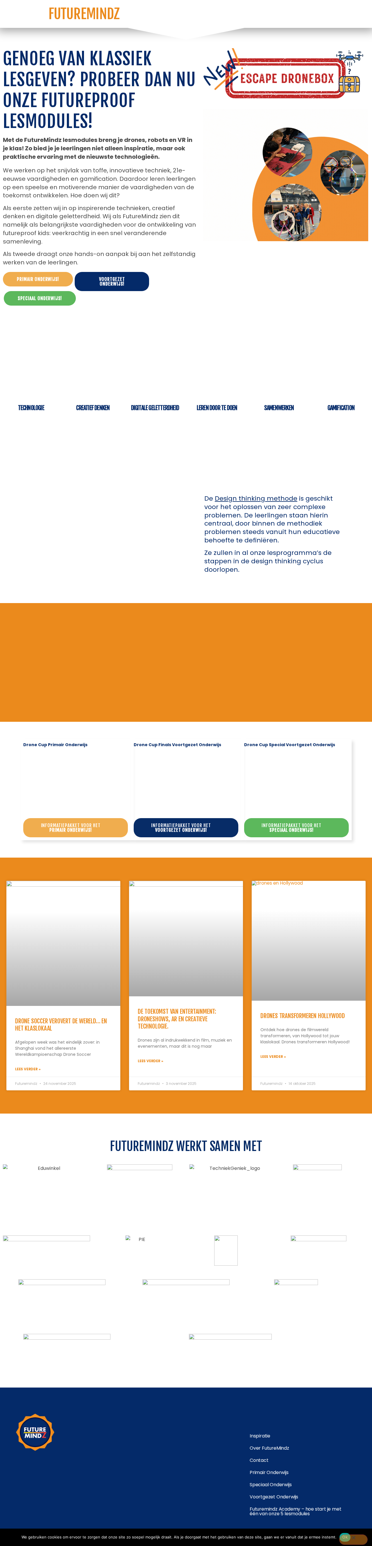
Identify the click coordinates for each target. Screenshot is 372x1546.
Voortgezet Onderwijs (274, 1496)
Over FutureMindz (269, 1448)
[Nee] (353, 1539)
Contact (259, 1460)
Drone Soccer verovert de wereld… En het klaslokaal (61, 1024)
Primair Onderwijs (269, 1472)
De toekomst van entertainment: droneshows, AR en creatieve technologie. (177, 1019)
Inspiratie (260, 1436)
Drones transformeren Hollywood (302, 1016)
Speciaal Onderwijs (270, 1484)
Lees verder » (27, 1069)
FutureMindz (84, 14)
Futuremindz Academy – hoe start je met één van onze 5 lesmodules (295, 1511)
